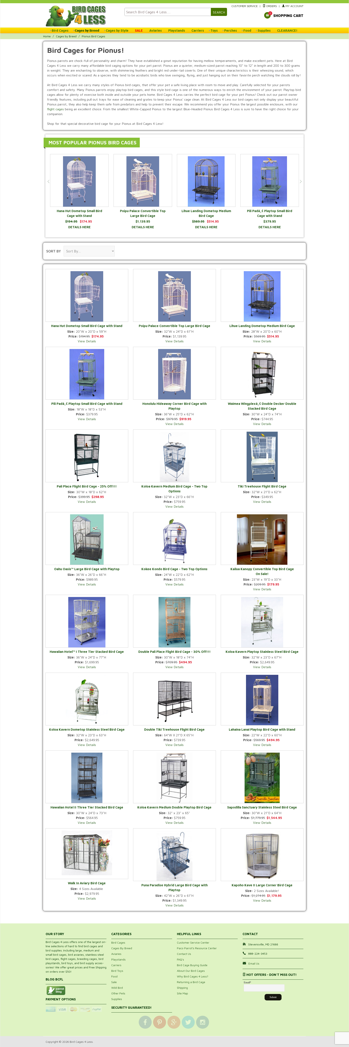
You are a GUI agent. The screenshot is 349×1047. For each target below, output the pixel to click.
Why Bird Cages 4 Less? (192, 976)
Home (47, 36)
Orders (271, 6)
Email (247, 982)
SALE (139, 30)
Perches (230, 30)
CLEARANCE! (287, 30)
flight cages (55, 109)
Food (247, 30)
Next (300, 181)
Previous (48, 181)
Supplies (264, 30)
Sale (114, 982)
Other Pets (118, 993)
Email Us (253, 963)
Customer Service (244, 6)
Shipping (182, 987)
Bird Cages (60, 30)
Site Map (182, 993)
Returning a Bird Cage (191, 982)
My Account (294, 6)
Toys (214, 30)
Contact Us (184, 953)
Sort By (53, 251)
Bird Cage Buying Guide (192, 965)
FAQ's (180, 959)
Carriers (197, 30)
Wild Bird (117, 987)
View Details (87, 341)
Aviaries (155, 30)
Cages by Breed (87, 30)
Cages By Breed (121, 948)
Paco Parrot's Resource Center (197, 948)
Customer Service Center (193, 942)
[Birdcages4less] (82, 15)
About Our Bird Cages (191, 970)
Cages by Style (117, 30)
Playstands (176, 30)
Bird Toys (117, 970)
